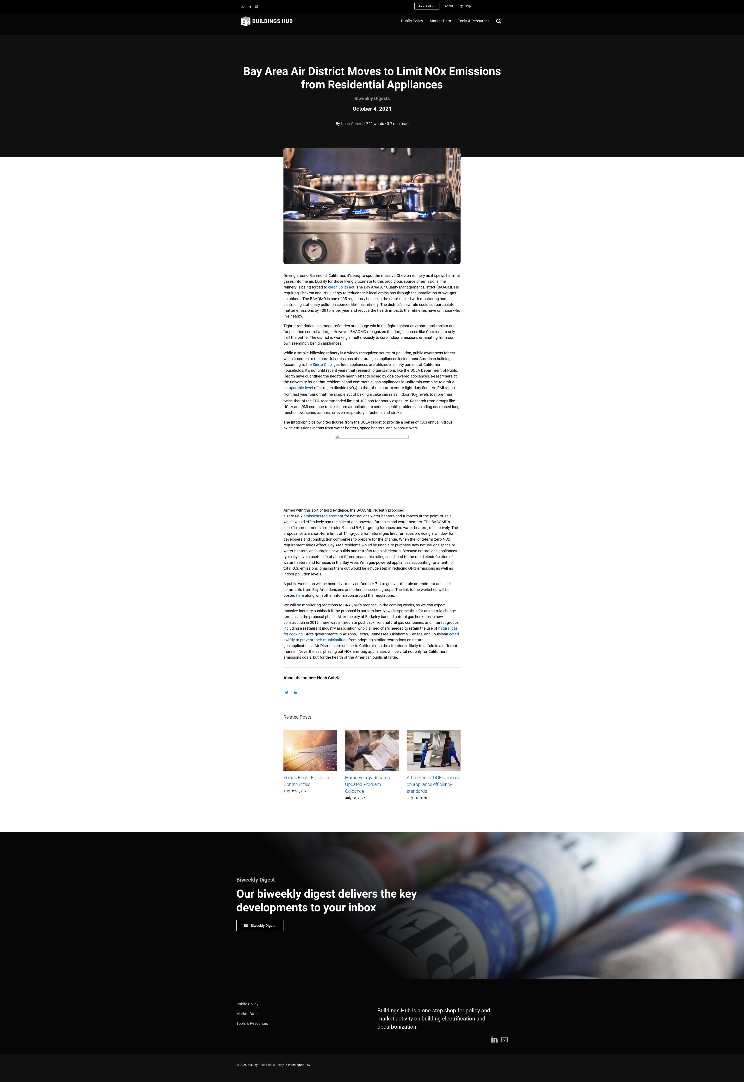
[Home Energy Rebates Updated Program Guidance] (372, 750)
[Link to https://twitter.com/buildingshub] (286, 692)
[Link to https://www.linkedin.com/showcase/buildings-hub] (295, 692)
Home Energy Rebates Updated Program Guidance (367, 784)
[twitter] (242, 6)
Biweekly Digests (372, 98)
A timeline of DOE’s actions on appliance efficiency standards (434, 784)
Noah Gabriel (352, 123)
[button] (498, 21)
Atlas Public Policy (271, 1065)
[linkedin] (249, 6)
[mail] (256, 6)
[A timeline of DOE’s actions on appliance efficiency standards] (434, 750)
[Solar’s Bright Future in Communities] (310, 750)
